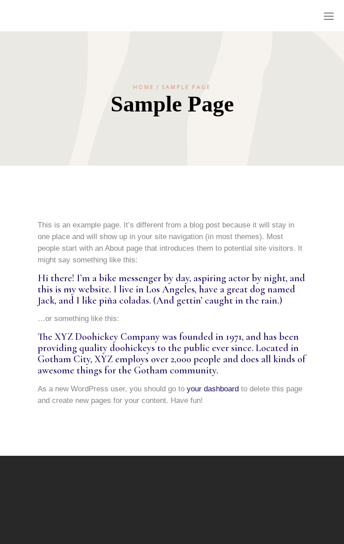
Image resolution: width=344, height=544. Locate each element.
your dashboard (213, 389)
